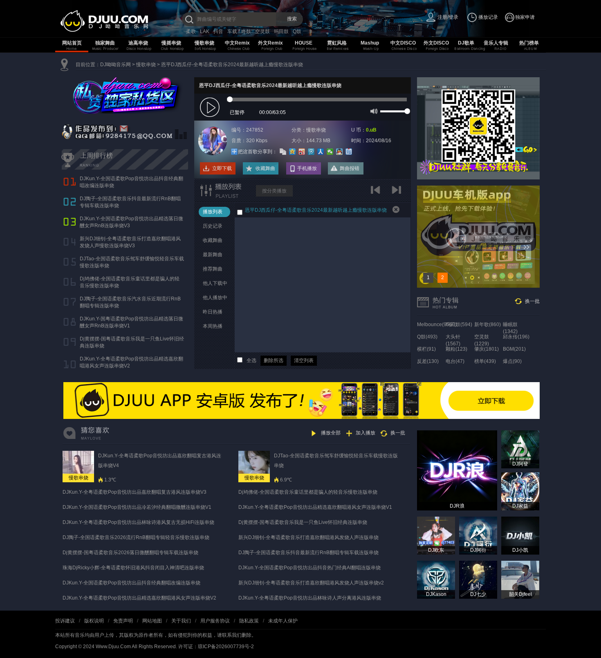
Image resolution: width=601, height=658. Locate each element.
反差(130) (428, 361)
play (211, 107)
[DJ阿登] (520, 449)
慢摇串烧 (171, 43)
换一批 (532, 301)
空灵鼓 (262, 31)
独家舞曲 (105, 43)
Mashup (370, 43)
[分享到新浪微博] (301, 151)
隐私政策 (249, 621)
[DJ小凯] (520, 535)
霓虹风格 (337, 43)
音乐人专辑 (496, 43)
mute (373, 110)
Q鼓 (297, 31)
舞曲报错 (349, 168)
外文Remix (270, 43)
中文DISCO (403, 43)
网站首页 (72, 43)
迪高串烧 (138, 43)
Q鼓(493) (427, 337)
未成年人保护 (283, 621)
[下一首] (397, 192)
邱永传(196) (516, 337)
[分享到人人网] (320, 151)
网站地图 (152, 621)
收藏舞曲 (265, 168)
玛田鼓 (281, 31)
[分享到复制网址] (283, 151)
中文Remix (237, 43)
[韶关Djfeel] (520, 579)
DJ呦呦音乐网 (115, 64)
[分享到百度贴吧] (348, 151)
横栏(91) (426, 349)
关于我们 (181, 621)
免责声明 (123, 621)
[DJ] (120, 21)
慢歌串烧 (204, 43)
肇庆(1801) (486, 349)
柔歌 (191, 31)
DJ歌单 (466, 43)
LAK (204, 31)
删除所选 (273, 360)
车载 (232, 31)
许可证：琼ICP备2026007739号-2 (216, 646)
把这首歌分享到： (257, 151)
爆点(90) (512, 361)
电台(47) (455, 361)
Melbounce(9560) (437, 324)
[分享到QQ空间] (292, 151)
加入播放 (365, 433)
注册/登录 (447, 17)
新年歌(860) (487, 324)
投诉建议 (65, 621)
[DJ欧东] (436, 535)
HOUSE (303, 43)
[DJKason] (436, 579)
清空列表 (304, 360)
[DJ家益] (520, 491)
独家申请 (525, 17)
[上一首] (377, 192)
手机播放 (307, 168)
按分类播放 (274, 191)
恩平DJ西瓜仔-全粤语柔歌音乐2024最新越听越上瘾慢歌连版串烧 (232, 64)
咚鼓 (246, 31)
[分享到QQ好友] (339, 151)
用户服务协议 (215, 621)
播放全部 (331, 433)
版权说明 (94, 621)
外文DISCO (436, 43)
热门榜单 (529, 43)
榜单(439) (485, 361)
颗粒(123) (456, 349)
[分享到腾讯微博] (311, 151)
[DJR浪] (457, 470)
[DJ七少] (478, 579)
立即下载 (222, 168)
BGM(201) (514, 349)
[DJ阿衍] (478, 535)
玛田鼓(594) (459, 324)
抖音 (218, 31)
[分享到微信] (330, 151)
